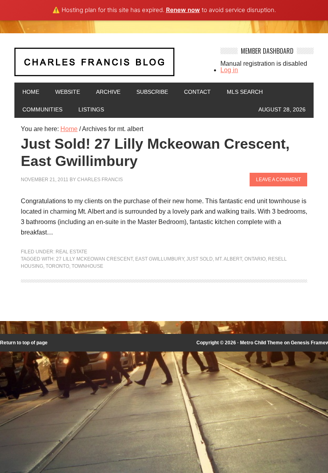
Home (30, 92)
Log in (229, 70)
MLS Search (245, 92)
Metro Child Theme (261, 343)
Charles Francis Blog (112, 65)
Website (67, 92)
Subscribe (152, 92)
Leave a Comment (278, 179)
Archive (108, 92)
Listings (91, 109)
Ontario (255, 259)
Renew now (183, 10)
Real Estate (71, 252)
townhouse (87, 266)
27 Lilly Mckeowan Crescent (94, 259)
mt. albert (228, 259)
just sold (199, 259)
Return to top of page (24, 343)
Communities (42, 109)
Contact (197, 92)
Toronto (57, 266)
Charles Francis (100, 179)
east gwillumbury (159, 259)
